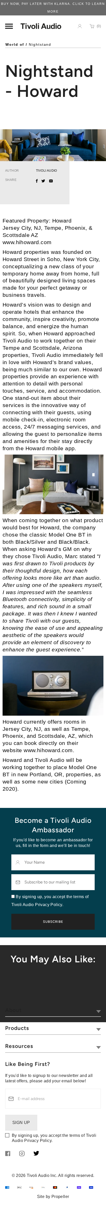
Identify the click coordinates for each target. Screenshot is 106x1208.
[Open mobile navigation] (9, 26)
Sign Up (21, 1122)
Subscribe (53, 922)
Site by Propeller (53, 1196)
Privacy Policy (37, 1140)
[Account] (80, 26)
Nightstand (40, 44)
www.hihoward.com (27, 242)
